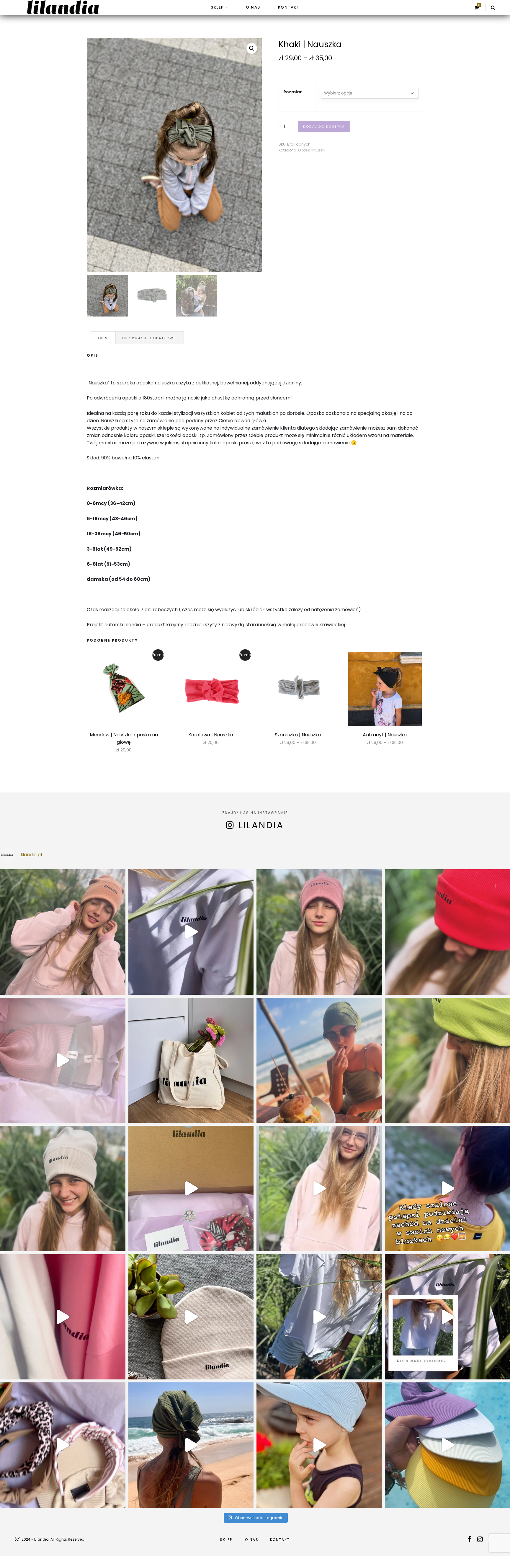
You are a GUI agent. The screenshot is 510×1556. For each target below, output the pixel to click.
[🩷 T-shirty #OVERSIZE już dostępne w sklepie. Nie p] (319, 1317)
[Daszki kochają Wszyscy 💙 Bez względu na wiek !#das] (319, 1445)
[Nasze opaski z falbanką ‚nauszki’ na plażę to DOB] (191, 1445)
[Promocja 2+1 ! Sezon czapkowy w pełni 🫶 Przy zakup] (62, 932)
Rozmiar (292, 92)
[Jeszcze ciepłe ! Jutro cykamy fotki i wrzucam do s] (62, 1317)
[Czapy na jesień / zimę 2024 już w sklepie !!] (62, 1188)
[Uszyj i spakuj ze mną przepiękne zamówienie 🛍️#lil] (62, 1445)
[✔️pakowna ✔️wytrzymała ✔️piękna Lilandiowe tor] (191, 1060)
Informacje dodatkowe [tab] (149, 338)
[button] (251, 48)
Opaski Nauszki (311, 150)
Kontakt (289, 7)
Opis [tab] (103, 338)
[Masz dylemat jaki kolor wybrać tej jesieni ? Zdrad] (319, 932)
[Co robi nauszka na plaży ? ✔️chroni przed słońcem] (319, 1060)
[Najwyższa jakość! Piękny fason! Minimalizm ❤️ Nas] (191, 932)
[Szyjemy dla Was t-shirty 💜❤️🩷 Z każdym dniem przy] (191, 1188)
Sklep (217, 7)
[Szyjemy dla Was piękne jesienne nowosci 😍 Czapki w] (191, 1317)
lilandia (261, 825)
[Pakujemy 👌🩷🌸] (62, 1060)
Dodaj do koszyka (324, 126)
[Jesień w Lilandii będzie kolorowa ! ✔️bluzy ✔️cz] (319, 1188)
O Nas (253, 7)
